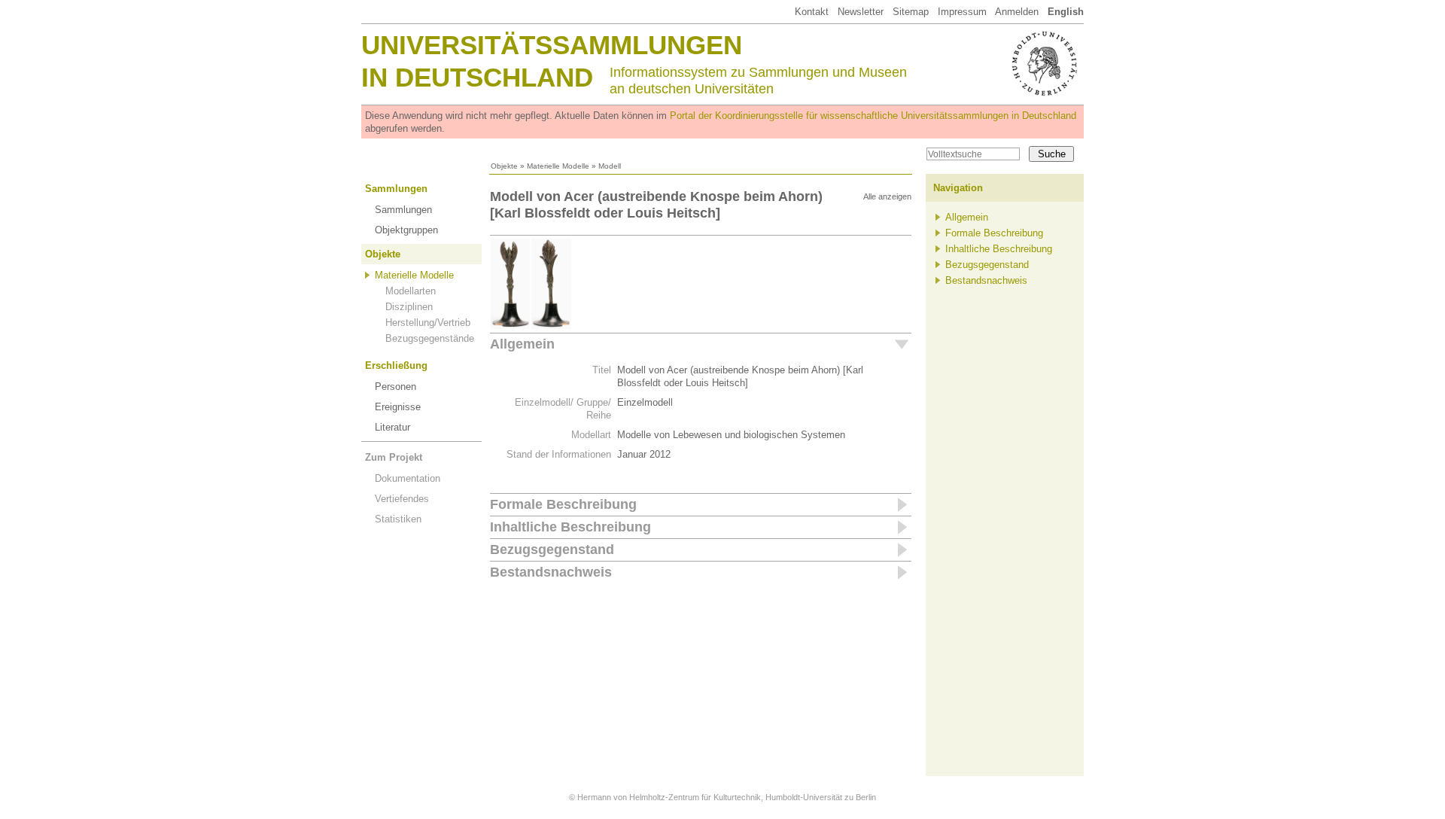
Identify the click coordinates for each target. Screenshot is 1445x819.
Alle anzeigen (887, 196)
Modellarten (410, 291)
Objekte (504, 166)
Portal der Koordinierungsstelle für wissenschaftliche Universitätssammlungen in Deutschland (873, 115)
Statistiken (398, 519)
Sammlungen (396, 188)
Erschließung (396, 365)
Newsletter (861, 11)
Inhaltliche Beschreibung (570, 526)
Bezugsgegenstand (552, 549)
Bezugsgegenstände (429, 338)
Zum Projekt (393, 457)
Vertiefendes (402, 498)
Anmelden (1017, 11)
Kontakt (812, 11)
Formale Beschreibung (563, 504)
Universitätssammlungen (551, 44)
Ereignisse (398, 407)
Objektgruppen (406, 230)
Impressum (962, 11)
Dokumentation (407, 478)
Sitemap (911, 11)
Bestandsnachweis (551, 572)
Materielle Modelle (558, 166)
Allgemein (522, 344)
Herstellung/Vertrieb (427, 322)
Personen (395, 386)
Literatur (392, 427)
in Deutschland (477, 77)
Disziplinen (409, 306)
